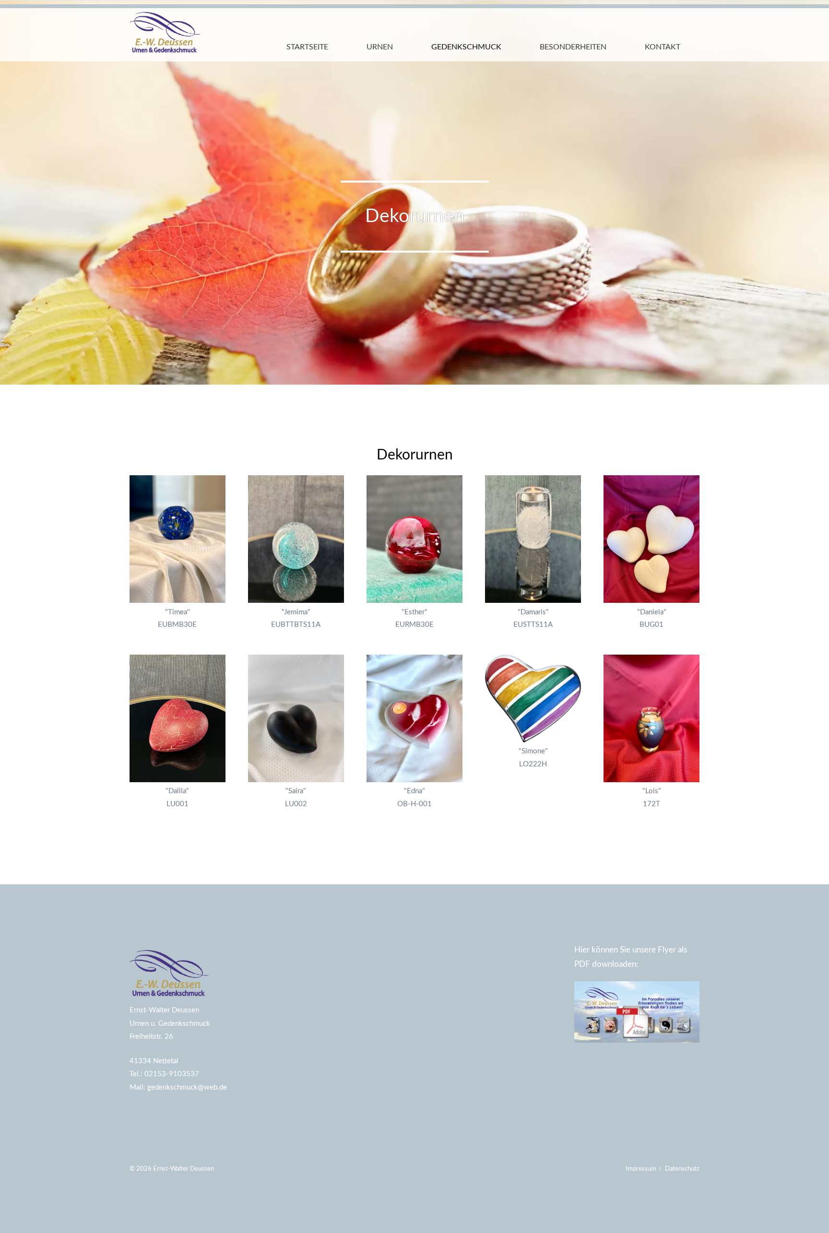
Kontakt (662, 47)
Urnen (380, 47)
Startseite (307, 47)
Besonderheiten (573, 47)
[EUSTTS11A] (533, 539)
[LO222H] (533, 698)
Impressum (642, 1168)
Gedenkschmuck (466, 47)
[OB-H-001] (414, 718)
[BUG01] (651, 539)
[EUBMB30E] (177, 539)
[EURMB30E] (414, 539)
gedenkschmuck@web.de (187, 1087)
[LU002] (296, 718)
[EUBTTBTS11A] (296, 539)
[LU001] (177, 718)
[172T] (651, 718)
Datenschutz (682, 1168)
